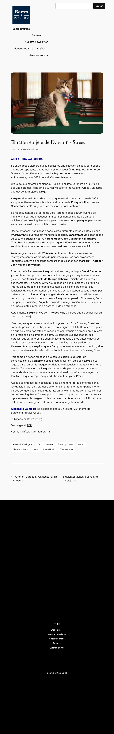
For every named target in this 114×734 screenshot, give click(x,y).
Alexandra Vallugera (22, 444)
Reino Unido (49, 449)
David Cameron (45, 444)
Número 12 (43, 431)
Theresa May (66, 449)
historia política (20, 449)
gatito (81, 444)
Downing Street (65, 444)
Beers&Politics (21, 28)
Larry (35, 449)
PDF (29, 425)
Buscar (99, 6)
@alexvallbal (32, 412)
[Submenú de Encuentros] (47, 35)
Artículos (34, 149)
